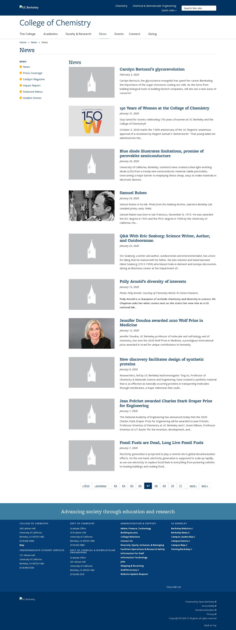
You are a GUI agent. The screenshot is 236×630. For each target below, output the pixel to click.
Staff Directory (130, 569)
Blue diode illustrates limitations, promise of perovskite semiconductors (162, 153)
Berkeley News (180, 532)
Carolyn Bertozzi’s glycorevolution (152, 69)
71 (181, 486)
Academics (51, 34)
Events (119, 34)
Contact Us (127, 540)
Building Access (129, 532)
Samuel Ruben (133, 192)
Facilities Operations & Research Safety (143, 549)
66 (141, 486)
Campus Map (179, 545)
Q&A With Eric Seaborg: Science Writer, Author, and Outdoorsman (165, 238)
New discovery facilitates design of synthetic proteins (162, 361)
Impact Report (31, 85)
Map (22, 545)
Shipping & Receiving (132, 565)
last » (206, 485)
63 (116, 486)
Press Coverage (32, 73)
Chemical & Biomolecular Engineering (154, 5)
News (103, 34)
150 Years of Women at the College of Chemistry (164, 108)
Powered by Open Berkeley (201, 601)
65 (133, 486)
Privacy (211, 614)
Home (23, 42)
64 (125, 486)
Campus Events (180, 540)
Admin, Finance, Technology (136, 528)
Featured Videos (33, 91)
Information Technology (134, 557)
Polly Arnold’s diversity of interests (153, 281)
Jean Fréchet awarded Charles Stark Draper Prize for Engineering (166, 403)
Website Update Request (134, 574)
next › (194, 485)
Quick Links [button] (168, 10)
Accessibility (209, 605)
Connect (135, 34)
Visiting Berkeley (181, 549)
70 (173, 486)
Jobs (123, 561)
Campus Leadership (183, 536)
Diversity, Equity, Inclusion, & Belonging (142, 545)
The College (28, 34)
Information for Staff (132, 553)
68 (157, 486)
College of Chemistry (55, 23)
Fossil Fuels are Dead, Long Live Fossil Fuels (161, 442)
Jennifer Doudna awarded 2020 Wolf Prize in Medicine (161, 322)
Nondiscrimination (205, 610)
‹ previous (102, 485)
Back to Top (210, 625)
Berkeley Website (182, 528)
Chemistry (121, 5)
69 (165, 486)
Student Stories (32, 98)
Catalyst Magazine (34, 79)
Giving (152, 34)
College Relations (130, 536)
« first (87, 485)
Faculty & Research (79, 34)
